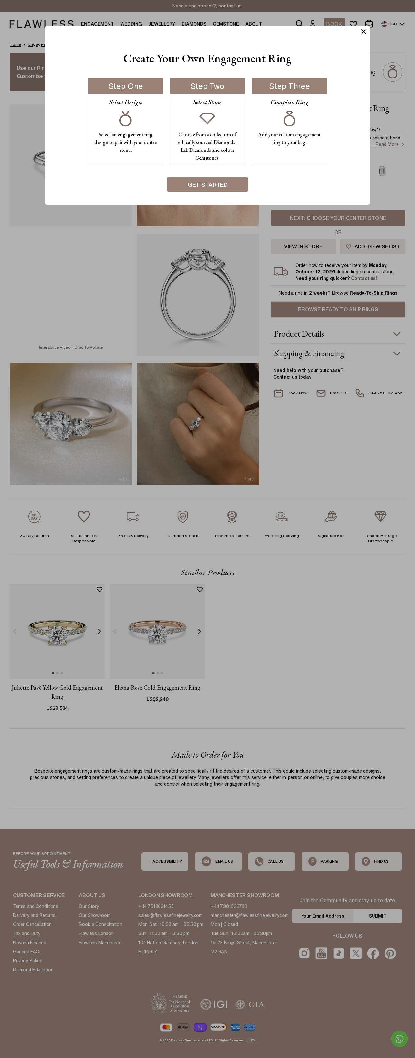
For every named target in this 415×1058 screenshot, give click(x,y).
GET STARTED (208, 184)
